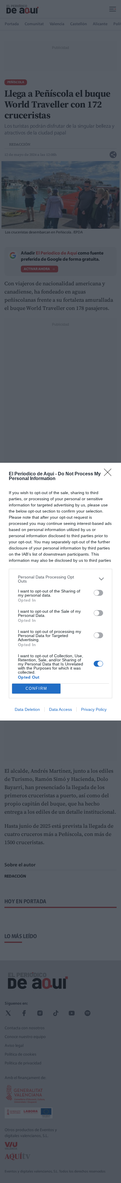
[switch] (98, 593)
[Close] (109, 474)
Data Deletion (27, 709)
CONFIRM (36, 688)
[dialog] (60, 592)
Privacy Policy (94, 709)
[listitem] (60, 579)
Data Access (60, 709)
